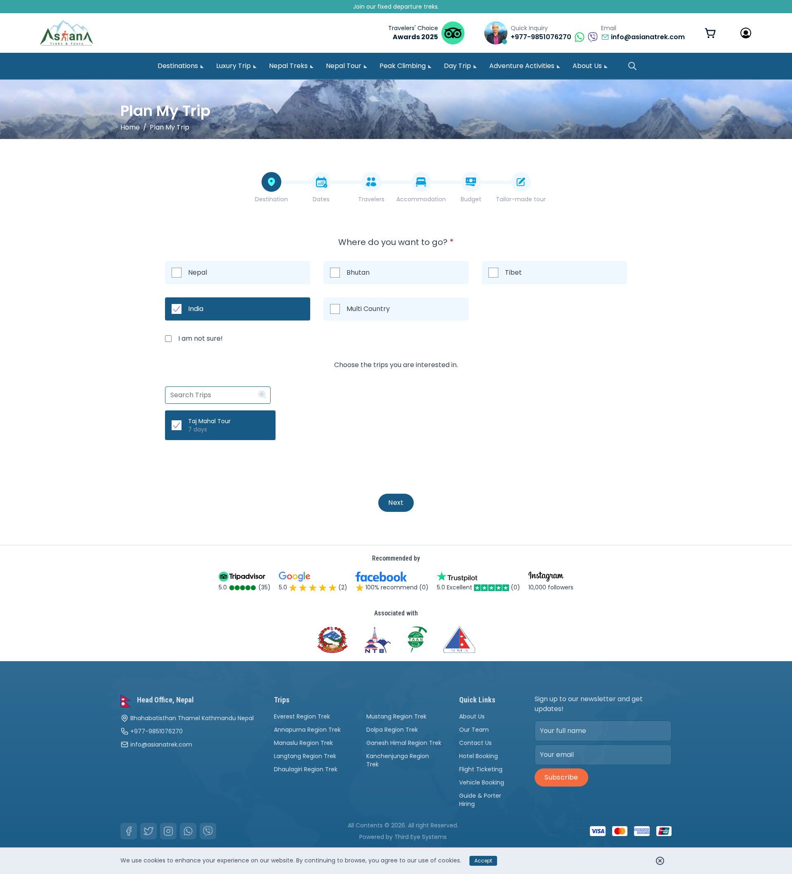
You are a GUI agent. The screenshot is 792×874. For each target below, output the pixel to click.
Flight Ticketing (480, 769)
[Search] (632, 66)
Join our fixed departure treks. (396, 6)
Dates (321, 199)
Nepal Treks (288, 66)
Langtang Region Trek (305, 756)
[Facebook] (128, 831)
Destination (271, 199)
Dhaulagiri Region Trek (305, 769)
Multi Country (368, 308)
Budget (471, 199)
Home (130, 127)
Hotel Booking (478, 756)
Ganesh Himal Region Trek (403, 743)
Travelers (371, 199)
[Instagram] (168, 831)
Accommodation (421, 199)
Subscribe (561, 777)
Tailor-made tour (521, 199)
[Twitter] (148, 831)
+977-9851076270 (156, 731)
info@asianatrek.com (161, 744)
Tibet (513, 272)
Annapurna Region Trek (307, 730)
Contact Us (475, 743)
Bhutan (358, 272)
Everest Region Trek (302, 716)
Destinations (178, 66)
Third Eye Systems (420, 837)
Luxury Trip (233, 66)
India (195, 308)
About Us (587, 66)
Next (396, 502)
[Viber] (208, 831)
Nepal (197, 272)
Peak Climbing (403, 66)
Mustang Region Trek (396, 716)
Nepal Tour (343, 66)
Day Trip (457, 66)
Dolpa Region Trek (392, 730)
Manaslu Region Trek (303, 743)
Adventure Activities (521, 66)
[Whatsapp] (188, 831)
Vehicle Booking (481, 782)
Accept (483, 860)
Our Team (474, 730)
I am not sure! (200, 338)
